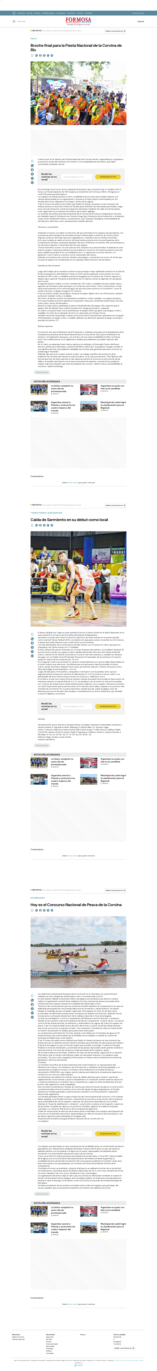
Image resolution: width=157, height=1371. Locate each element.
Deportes (21, 13)
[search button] (14, 13)
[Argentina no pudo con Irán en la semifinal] (88, 389)
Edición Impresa (138, 13)
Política (80, 13)
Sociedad (88, 13)
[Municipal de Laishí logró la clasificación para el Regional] (88, 406)
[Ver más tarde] (32, 55)
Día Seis (30, 13)
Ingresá (141, 21)
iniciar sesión (73, 482)
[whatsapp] (36, 55)
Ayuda (141, 1360)
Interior (37, 13)
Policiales (71, 13)
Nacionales (61, 13)
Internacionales (48, 13)
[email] (48, 55)
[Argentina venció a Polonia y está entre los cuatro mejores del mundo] (39, 406)
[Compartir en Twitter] (44, 55)
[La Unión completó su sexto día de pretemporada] (39, 389)
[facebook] (40, 55)
